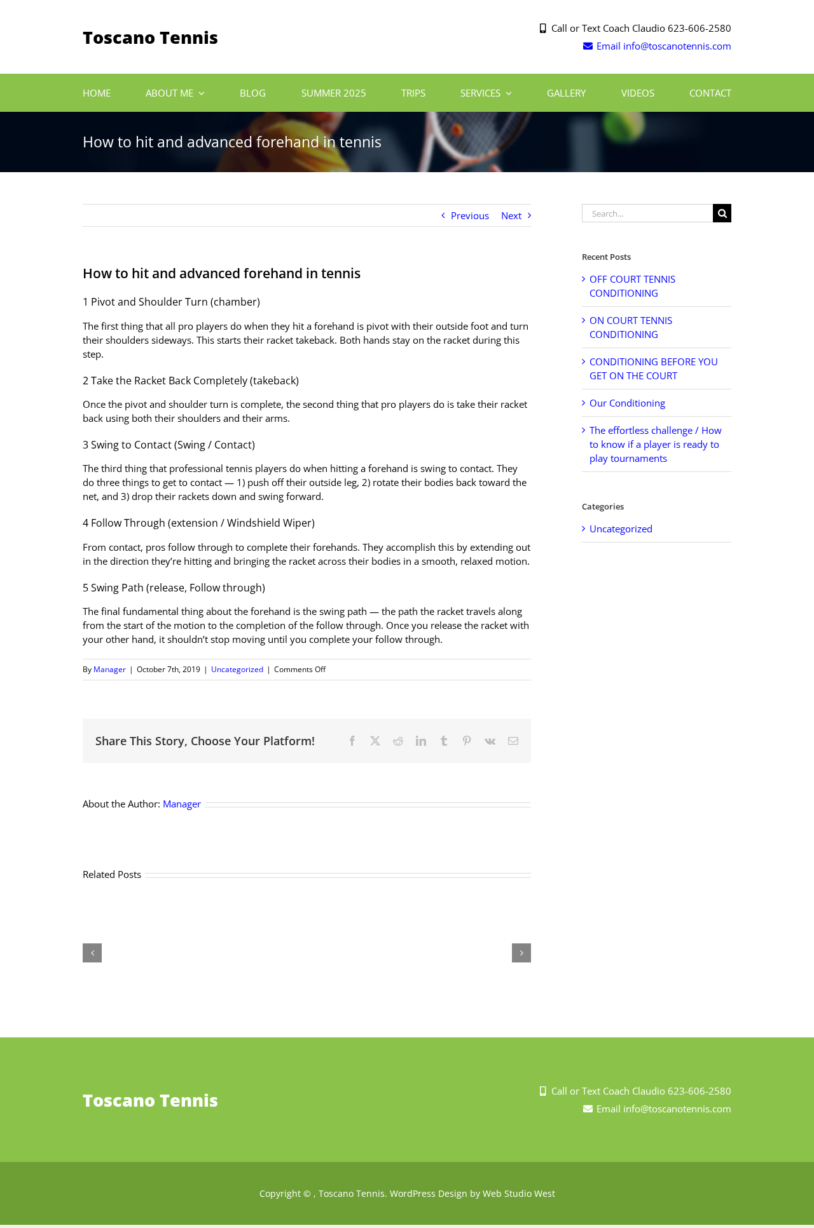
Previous (470, 215)
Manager (109, 669)
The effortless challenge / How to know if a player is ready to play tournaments (656, 444)
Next (511, 215)
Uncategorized (237, 669)
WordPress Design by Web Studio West (472, 1193)
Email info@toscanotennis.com (662, 45)
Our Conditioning (627, 402)
